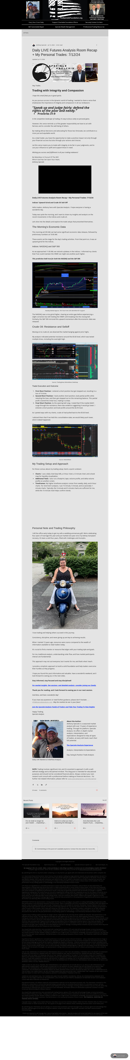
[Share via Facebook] (33, 785)
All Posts (25, 33)
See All (105, 800)
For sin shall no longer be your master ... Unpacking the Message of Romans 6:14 (36, 822)
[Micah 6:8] (93, 810)
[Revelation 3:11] (65, 810)
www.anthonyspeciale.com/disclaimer (90, 869)
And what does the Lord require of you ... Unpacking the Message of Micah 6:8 (92, 822)
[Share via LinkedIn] (42, 785)
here (30, 1010)
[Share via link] (46, 785)
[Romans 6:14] (36, 810)
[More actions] (97, 45)
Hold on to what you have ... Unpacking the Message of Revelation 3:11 (64, 822)
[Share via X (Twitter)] (37, 785)
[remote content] (65, 180)
